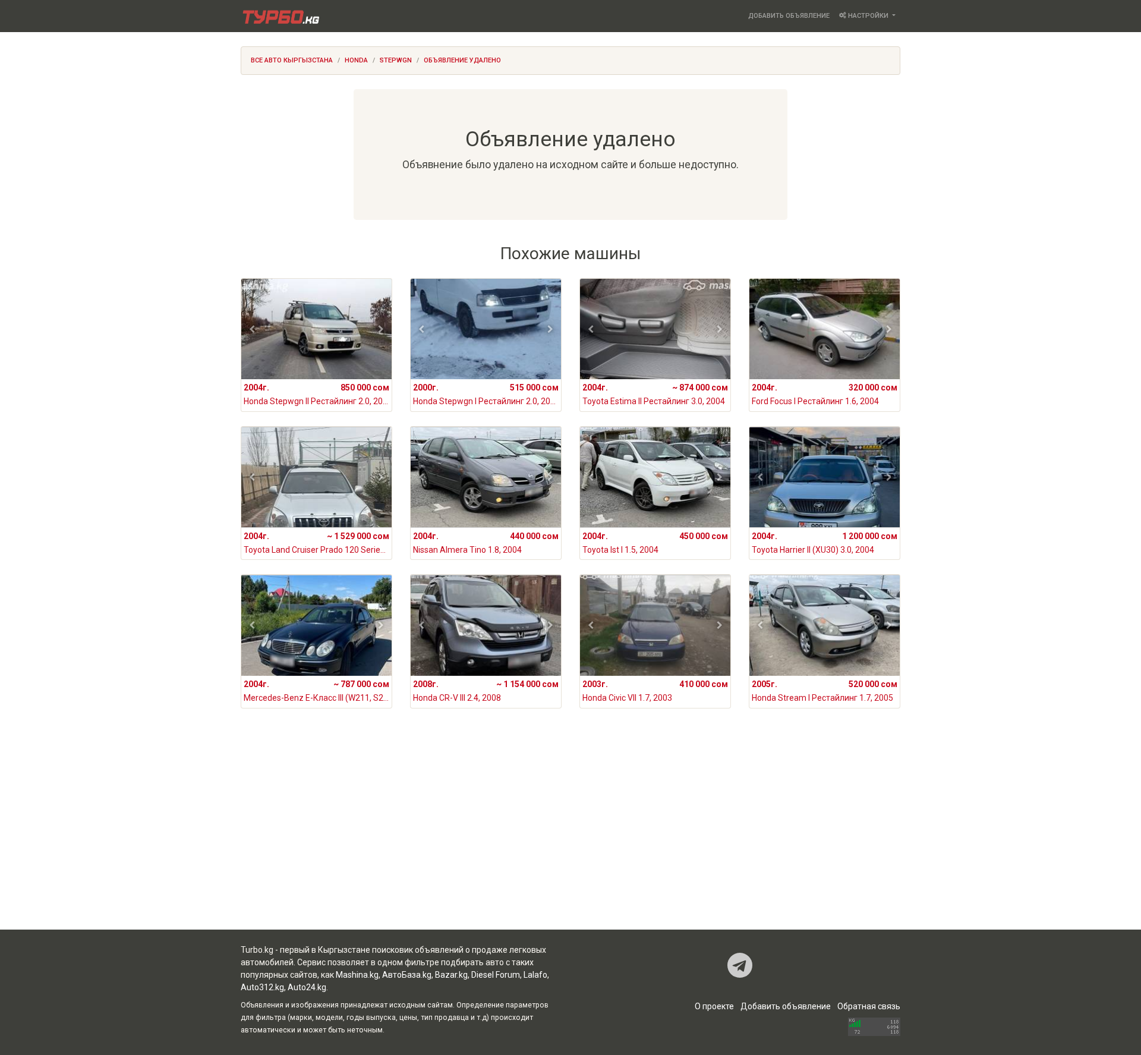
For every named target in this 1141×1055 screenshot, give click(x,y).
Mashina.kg (357, 975)
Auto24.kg (307, 987)
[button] (252, 329)
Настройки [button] (868, 16)
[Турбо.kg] (280, 16)
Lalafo (535, 975)
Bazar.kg (451, 975)
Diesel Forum (495, 975)
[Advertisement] (570, 834)
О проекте (714, 1006)
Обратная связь (868, 1006)
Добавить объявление (789, 16)
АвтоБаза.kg (406, 975)
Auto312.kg (262, 987)
